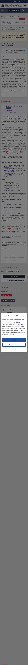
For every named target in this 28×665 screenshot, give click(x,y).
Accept (14, 340)
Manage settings (14, 349)
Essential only (14, 345)
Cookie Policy (20, 325)
